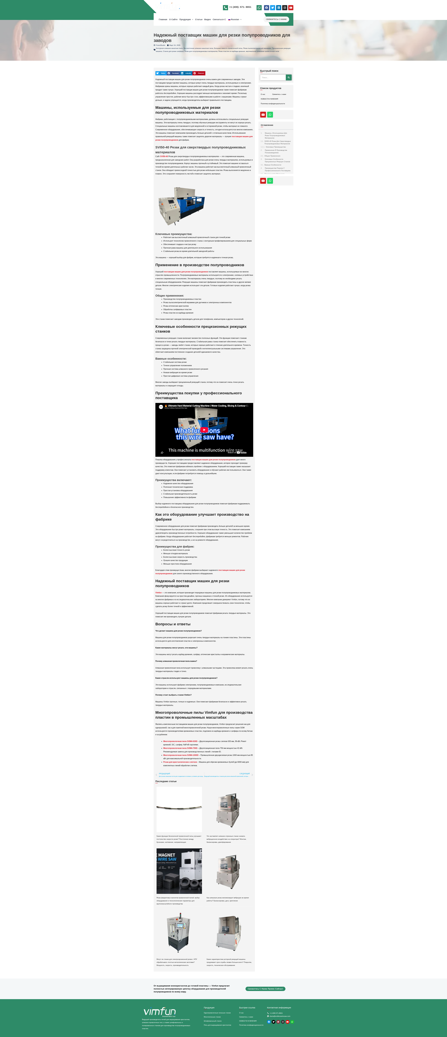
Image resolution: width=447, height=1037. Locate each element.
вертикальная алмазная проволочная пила (262, 51)
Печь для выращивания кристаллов (217, 1025)
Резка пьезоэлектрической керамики (257, 48)
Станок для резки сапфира (173, 51)
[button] (192, 19)
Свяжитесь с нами (279, 94)
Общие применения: (272, 156)
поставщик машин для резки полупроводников (186, 272)
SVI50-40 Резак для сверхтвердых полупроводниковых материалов (277, 142)
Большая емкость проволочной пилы (228, 48)
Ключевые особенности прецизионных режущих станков (277, 160)
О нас (263, 94)
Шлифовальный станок (213, 1021)
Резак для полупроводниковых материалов (201, 51)
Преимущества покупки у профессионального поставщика (277, 169)
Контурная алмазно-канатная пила (169, 48)
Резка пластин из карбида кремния (231, 51)
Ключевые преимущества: (276, 147)
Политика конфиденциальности (273, 103)
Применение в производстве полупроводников (276, 151)
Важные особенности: (273, 165)
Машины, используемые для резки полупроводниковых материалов (276, 135)
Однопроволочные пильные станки (217, 1013)
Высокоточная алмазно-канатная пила (198, 48)
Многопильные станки (212, 1017)
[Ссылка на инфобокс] (260, 8)
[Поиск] (289, 77)
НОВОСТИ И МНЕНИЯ (269, 99)
